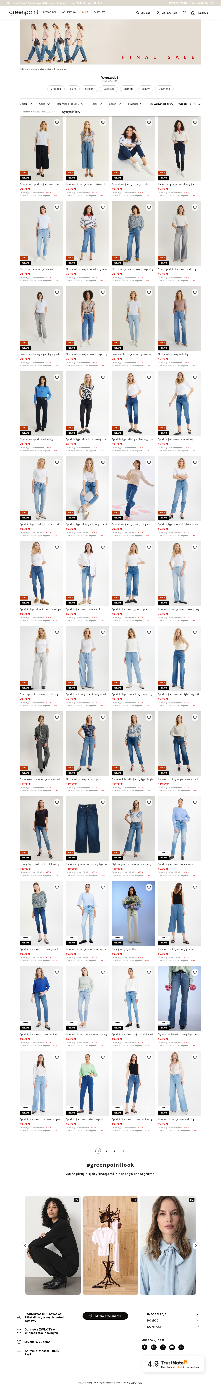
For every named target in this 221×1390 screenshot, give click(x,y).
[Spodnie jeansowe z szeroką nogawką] (41, 1083)
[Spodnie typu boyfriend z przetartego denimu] (41, 488)
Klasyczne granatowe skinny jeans (177, 184)
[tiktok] (163, 1347)
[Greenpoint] (23, 13)
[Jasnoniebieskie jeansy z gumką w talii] (133, 318)
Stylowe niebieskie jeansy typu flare (178, 1034)
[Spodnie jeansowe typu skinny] (179, 403)
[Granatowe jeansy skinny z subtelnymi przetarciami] (133, 148)
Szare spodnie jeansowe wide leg (177, 269)
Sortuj (23, 103)
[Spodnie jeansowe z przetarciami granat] (133, 1083)
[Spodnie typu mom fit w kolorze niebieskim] (179, 488)
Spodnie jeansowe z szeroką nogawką (41, 1119)
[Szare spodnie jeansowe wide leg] (179, 233)
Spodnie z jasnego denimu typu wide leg (87, 694)
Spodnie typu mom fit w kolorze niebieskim (179, 524)
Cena (42, 103)
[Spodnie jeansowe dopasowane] (179, 828)
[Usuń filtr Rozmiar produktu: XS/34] (54, 111)
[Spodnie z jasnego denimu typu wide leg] (87, 658)
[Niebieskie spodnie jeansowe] (41, 233)
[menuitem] (50, 12)
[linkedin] (181, 1347)
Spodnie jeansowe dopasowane (176, 864)
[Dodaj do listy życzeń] (57, 122)
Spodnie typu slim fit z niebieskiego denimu (41, 609)
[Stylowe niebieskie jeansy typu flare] (179, 998)
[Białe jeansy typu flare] (133, 913)
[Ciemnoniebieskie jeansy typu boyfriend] (133, 743)
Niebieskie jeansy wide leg (173, 354)
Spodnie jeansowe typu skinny (175, 439)
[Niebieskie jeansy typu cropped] (87, 743)
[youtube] (172, 1347)
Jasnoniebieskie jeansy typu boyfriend (87, 949)
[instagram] (154, 1347)
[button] (173, 1315)
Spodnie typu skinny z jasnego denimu (87, 524)
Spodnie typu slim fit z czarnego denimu (87, 439)
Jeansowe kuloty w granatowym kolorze (179, 779)
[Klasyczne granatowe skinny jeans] (179, 148)
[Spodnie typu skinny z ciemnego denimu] (133, 403)
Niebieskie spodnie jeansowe (37, 269)
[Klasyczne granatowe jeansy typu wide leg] (87, 828)
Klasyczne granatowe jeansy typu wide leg (87, 864)
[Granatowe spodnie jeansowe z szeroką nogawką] (41, 148)
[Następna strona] (123, 1151)
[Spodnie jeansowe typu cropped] (133, 573)
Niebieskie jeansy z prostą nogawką (132, 269)
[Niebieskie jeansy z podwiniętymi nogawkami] (87, 233)
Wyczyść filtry (70, 112)
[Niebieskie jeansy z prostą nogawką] (133, 233)
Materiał (133, 103)
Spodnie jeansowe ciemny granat (39, 949)
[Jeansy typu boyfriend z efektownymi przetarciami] (41, 828)
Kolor (94, 103)
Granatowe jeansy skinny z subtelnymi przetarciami (133, 184)
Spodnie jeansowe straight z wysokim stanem (179, 694)
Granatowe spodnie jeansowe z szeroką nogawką (41, 184)
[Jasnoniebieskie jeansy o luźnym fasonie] (87, 148)
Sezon (112, 103)
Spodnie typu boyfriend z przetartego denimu (41, 524)
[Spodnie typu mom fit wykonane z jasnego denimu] (133, 658)
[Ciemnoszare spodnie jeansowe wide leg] (41, 743)
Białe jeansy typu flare (124, 949)
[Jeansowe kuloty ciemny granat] (179, 913)
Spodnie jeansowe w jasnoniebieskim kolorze (133, 1034)
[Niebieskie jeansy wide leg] (179, 318)
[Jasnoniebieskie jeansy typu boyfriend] (87, 913)
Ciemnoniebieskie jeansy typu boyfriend (133, 779)
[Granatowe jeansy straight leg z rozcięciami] (133, 488)
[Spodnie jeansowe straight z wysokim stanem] (179, 658)
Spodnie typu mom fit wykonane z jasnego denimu (133, 694)
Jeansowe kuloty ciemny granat (176, 949)
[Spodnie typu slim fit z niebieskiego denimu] (41, 573)
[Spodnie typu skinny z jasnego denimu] (87, 488)
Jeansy (34, 69)
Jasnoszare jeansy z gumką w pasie (40, 354)
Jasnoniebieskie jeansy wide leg (176, 1119)
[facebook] (144, 1347)
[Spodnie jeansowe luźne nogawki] (87, 1083)
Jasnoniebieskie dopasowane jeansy (86, 1034)
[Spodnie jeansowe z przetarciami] (41, 998)
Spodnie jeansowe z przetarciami (39, 1034)
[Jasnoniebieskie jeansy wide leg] (179, 1083)
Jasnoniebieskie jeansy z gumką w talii (133, 354)
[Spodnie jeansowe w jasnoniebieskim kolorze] (133, 998)
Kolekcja (24, 69)
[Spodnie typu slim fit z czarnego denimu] (87, 403)
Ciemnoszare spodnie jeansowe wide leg (41, 779)
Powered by (122, 1382)
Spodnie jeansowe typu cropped (130, 609)
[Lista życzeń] (184, 12)
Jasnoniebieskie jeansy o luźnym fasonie (87, 184)
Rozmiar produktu (68, 103)
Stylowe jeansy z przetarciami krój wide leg (133, 864)
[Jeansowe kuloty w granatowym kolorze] (179, 743)
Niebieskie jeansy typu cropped (84, 779)
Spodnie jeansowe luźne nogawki (85, 1119)
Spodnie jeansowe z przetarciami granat (133, 1119)
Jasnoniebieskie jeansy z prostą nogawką (179, 609)
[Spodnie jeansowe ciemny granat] (41, 913)
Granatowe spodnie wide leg (36, 439)
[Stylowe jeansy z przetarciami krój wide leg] (133, 828)
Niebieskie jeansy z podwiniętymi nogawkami (87, 269)
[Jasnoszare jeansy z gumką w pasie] (41, 318)
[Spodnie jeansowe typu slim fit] (87, 573)
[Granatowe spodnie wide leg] (41, 403)
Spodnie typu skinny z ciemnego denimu (133, 439)
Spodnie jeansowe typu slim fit (83, 609)
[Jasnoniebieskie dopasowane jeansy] (87, 998)
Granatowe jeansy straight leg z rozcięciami (133, 524)
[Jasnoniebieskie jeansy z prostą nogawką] (179, 573)
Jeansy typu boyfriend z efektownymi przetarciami (41, 864)
